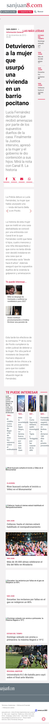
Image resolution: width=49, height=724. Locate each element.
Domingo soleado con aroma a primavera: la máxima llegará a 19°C (25, 638)
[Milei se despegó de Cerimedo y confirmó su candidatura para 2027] (14, 290)
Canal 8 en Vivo (26, 12)
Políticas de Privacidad (23, 705)
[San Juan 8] (7, 691)
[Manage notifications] (43, 719)
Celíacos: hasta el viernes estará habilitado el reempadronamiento (23, 525)
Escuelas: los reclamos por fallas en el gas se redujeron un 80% (26, 601)
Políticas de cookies (8, 707)
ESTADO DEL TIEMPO (14, 633)
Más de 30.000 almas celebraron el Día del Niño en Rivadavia (24, 563)
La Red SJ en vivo (9, 12)
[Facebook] (6, 179)
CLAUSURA (11, 483)
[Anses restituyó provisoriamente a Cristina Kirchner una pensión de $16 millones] (14, 310)
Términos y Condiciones (8, 705)
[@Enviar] (21, 179)
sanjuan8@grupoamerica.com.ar (12, 718)
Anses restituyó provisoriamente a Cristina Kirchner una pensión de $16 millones (18, 321)
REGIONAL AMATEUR (14, 671)
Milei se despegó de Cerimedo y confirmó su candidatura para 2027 (17, 299)
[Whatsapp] (29, 179)
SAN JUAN (40, 53)
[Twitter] (14, 179)
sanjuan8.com (6, 712)
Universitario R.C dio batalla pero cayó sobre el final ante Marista (26, 676)
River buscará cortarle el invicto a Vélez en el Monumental (24, 488)
